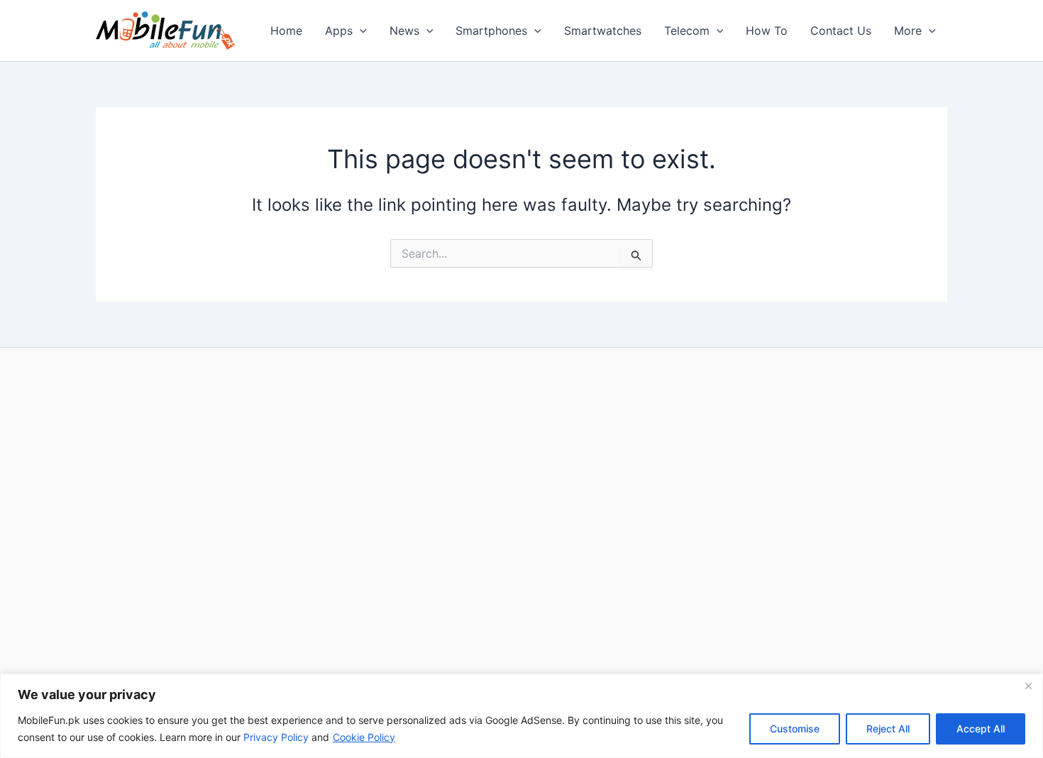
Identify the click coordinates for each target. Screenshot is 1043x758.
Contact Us (840, 30)
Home (286, 30)
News (404, 30)
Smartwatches (602, 30)
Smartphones (491, 30)
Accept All (980, 729)
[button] (360, 30)
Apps (339, 30)
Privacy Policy (276, 737)
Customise (795, 729)
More (908, 30)
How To (767, 30)
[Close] (1028, 685)
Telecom (687, 30)
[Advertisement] (521, 516)
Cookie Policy (364, 737)
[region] (521, 716)
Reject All (888, 729)
